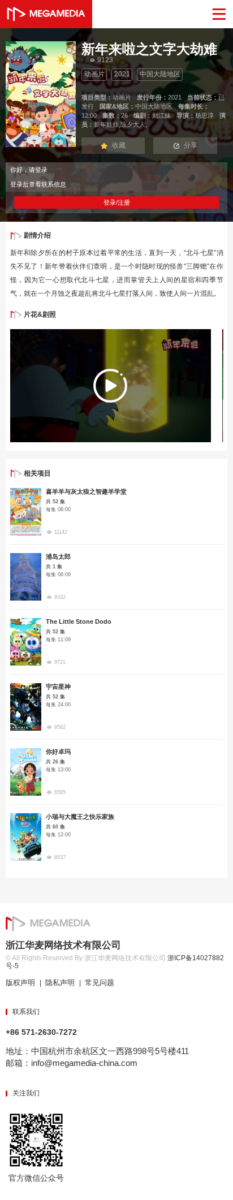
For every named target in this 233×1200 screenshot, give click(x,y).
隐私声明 (60, 983)
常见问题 (99, 983)
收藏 (119, 145)
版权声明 (20, 983)
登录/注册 (116, 202)
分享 (190, 145)
